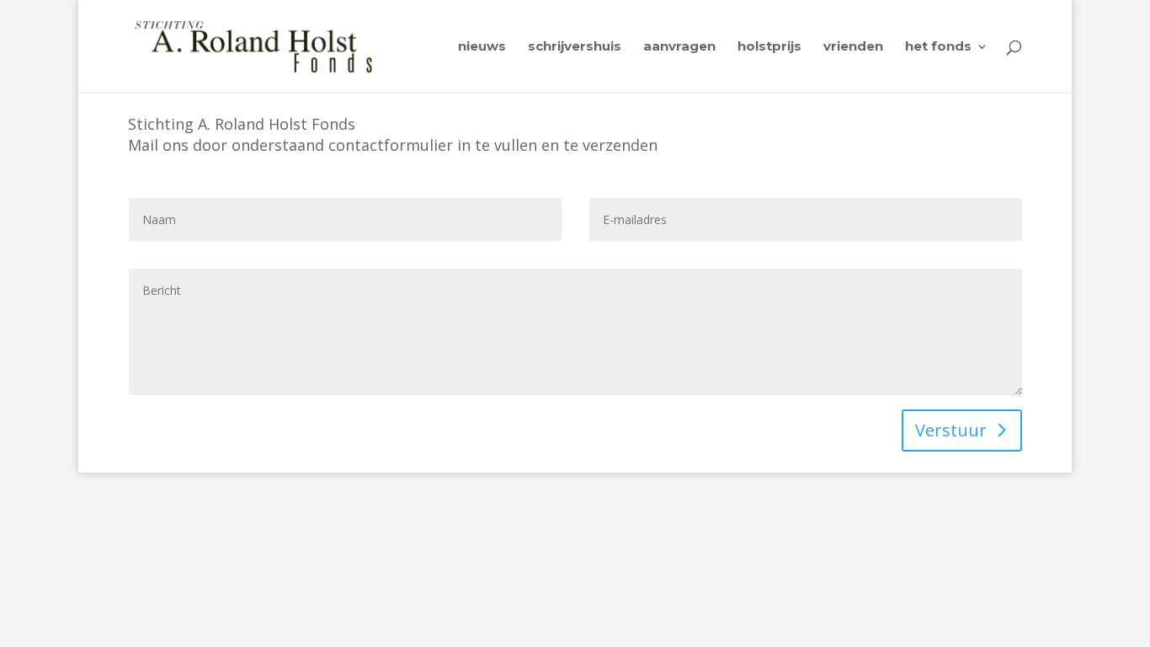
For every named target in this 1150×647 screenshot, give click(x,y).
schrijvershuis (574, 47)
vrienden (853, 47)
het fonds (938, 47)
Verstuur (951, 430)
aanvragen (679, 47)
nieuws (482, 47)
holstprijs (769, 47)
